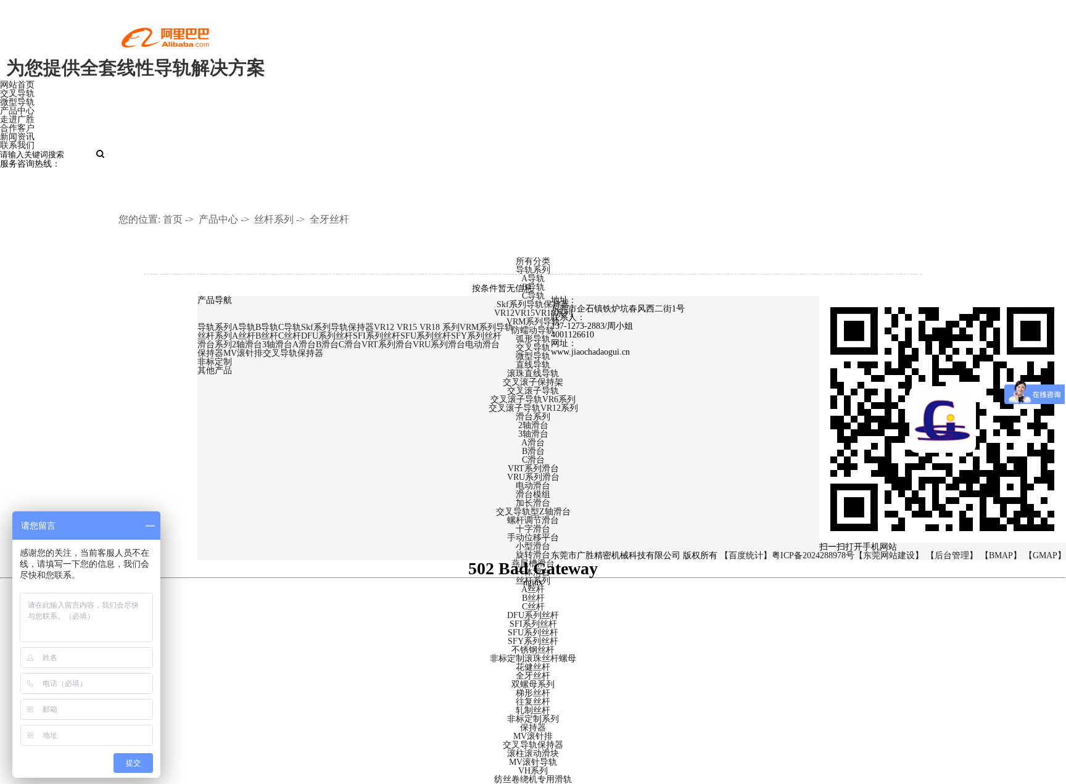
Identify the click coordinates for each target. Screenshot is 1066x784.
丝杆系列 (274, 219)
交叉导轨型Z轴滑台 (533, 511)
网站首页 (17, 84)
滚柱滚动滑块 (533, 753)
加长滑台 (533, 503)
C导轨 (533, 295)
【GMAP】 (1045, 555)
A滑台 (533, 442)
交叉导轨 (17, 93)
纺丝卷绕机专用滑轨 (533, 779)
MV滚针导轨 (533, 762)
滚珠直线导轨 (533, 373)
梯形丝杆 (533, 693)
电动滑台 (533, 485)
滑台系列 (533, 416)
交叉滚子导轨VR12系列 (533, 408)
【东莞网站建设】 (888, 555)
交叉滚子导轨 (533, 390)
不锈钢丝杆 (533, 649)
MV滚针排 (533, 736)
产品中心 (17, 110)
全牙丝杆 (329, 219)
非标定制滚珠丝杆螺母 (533, 658)
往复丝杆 (533, 701)
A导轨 (533, 278)
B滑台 (533, 451)
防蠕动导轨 (533, 330)
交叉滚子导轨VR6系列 (533, 399)
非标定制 (214, 361)
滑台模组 (533, 494)
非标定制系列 (533, 719)
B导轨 (533, 287)
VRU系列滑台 (533, 477)
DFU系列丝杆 (533, 615)
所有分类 (533, 261)
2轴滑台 (533, 425)
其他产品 (214, 370)
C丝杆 (533, 606)
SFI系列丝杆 (533, 624)
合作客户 (17, 128)
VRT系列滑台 (533, 468)
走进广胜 (17, 119)
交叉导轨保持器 (533, 744)
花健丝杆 (533, 667)
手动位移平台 (533, 537)
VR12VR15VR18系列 (533, 313)
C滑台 (533, 459)
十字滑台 (533, 529)
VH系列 (533, 770)
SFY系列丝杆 (533, 641)
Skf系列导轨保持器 (533, 304)
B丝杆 (533, 598)
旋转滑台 (533, 554)
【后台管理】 (952, 555)
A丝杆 (533, 589)
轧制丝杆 (533, 710)
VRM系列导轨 (533, 321)
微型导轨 (17, 102)
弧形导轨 (533, 339)
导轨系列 (533, 269)
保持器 (533, 727)
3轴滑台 (533, 434)
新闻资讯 (17, 136)
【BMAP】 (1001, 555)
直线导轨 (533, 364)
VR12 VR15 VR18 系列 (417, 327)
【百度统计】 (746, 555)
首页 (173, 219)
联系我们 (17, 145)
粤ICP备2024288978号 (813, 555)
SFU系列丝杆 (533, 632)
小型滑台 (533, 546)
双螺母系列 (533, 684)
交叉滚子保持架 (533, 382)
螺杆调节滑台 (533, 520)
